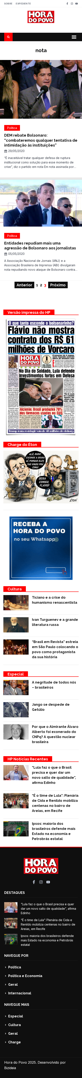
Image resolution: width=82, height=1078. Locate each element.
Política (12, 128)
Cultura (15, 589)
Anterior (24, 285)
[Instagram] (72, 3)
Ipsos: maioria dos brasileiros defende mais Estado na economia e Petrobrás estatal (47, 940)
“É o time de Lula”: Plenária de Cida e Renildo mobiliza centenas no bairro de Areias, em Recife (48, 924)
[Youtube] (76, 3)
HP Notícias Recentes (28, 759)
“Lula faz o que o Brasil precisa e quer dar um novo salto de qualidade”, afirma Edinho (48, 908)
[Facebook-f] (67, 3)
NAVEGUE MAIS (16, 1005)
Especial (16, 674)
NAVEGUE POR (16, 956)
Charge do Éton (22, 444)
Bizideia (10, 1068)
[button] (74, 37)
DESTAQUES (14, 893)
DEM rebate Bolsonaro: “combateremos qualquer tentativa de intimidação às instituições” (40, 140)
